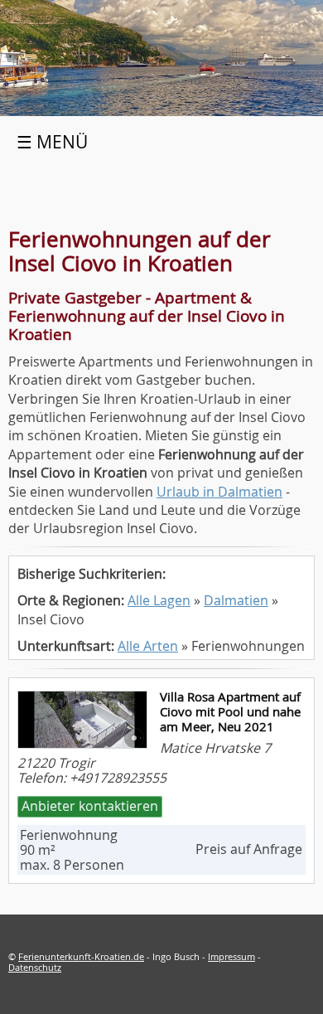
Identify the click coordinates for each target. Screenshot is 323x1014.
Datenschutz (34, 967)
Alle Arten (148, 646)
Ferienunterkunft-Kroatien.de (81, 956)
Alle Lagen (159, 600)
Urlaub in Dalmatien (219, 492)
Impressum (231, 956)
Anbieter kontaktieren (90, 806)
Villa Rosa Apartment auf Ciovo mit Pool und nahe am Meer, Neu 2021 (230, 711)
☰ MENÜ (52, 141)
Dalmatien (236, 600)
